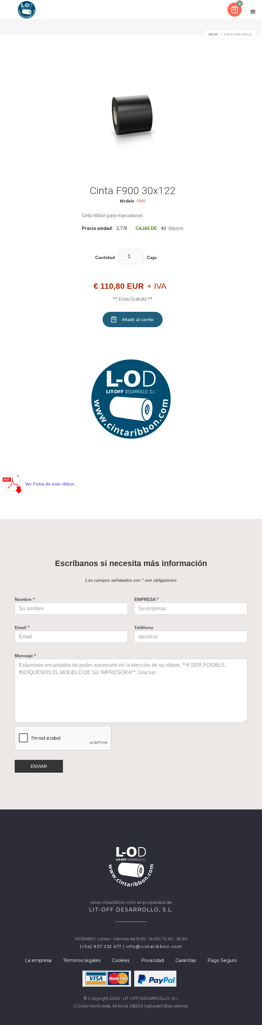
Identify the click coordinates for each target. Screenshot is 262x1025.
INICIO (213, 34)
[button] (235, 10)
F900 (141, 201)
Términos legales (81, 960)
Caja (152, 257)
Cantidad (105, 257)
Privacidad (152, 960)
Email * (22, 627)
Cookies (120, 960)
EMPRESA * (146, 599)
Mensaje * (25, 655)
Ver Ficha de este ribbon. (50, 483)
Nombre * (25, 599)
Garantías (185, 960)
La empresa (38, 960)
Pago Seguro (222, 960)
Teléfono (143, 627)
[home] (27, 9)
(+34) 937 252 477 (101, 946)
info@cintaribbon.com (154, 946)
